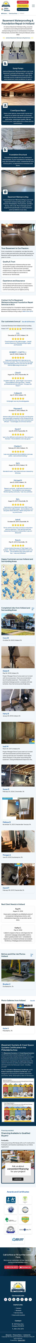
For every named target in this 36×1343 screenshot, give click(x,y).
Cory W (6, 638)
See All (33, 608)
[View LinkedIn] (17, 1299)
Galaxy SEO (21, 1340)
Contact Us (22, 2)
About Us (8, 1335)
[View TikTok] (26, 1299)
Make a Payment (22, 5)
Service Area (13, 13)
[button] (8, 591)
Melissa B (7, 822)
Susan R (6, 789)
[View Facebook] (30, 1299)
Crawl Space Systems (27, 1053)
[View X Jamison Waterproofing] (9, 1299)
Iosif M (5, 746)
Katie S (6, 1028)
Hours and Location (18, 1315)
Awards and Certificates (18, 1192)
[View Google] (13, 1299)
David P (6, 888)
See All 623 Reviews (28, 321)
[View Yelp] (22, 1299)
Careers (18, 1308)
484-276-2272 (28, 311)
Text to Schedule (23, 9)
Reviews (18, 1310)
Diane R (6, 671)
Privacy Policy (17, 1335)
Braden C (6, 984)
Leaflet (7, 599)
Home (5, 13)
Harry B (6, 713)
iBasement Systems (10, 1053)
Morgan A (7, 855)
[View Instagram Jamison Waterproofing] (5, 1299)
